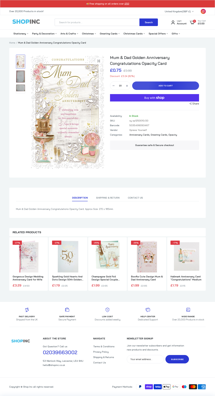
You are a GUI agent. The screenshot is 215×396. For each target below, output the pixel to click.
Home (12, 42)
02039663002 (60, 352)
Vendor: (114, 130)
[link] (206, 371)
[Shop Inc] (26, 22)
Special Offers (157, 33)
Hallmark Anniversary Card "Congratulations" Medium (185, 278)
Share (195, 103)
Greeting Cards (109, 33)
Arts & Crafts (68, 33)
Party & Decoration (43, 33)
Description (80, 197)
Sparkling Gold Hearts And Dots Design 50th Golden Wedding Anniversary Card (67, 278)
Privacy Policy (101, 351)
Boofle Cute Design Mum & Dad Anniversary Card (147, 278)
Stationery (20, 33)
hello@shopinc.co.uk (54, 365)
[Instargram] (203, 11)
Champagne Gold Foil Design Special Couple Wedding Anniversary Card (107, 278)
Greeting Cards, (159, 134)
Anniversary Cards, (140, 134)
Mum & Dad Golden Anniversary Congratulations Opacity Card (140, 60)
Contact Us (135, 197)
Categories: (116, 134)
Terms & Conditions (104, 346)
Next (206, 264)
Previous (9, 264)
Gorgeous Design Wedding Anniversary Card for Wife (28, 278)
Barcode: (115, 125)
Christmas (88, 33)
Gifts (175, 33)
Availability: (116, 115)
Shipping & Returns (103, 357)
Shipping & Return (107, 197)
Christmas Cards (133, 33)
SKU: (112, 120)
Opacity (172, 134)
